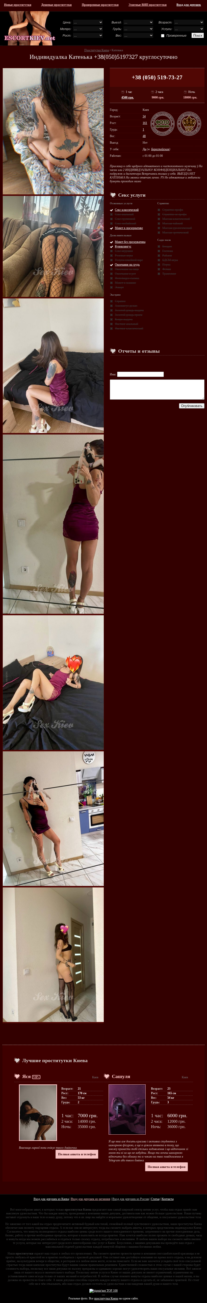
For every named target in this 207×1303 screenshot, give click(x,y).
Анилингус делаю (126, 306)
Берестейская (160, 149)
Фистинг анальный (126, 324)
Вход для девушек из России (130, 1199)
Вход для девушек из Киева (51, 1199)
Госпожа (167, 251)
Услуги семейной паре (129, 260)
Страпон (120, 301)
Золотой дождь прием (128, 315)
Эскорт (119, 287)
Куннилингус (123, 246)
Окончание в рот (125, 273)
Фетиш (166, 269)
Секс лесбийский (125, 223)
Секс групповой (125, 219)
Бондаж (167, 246)
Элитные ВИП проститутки (147, 5)
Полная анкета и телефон (77, 1154)
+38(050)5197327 (116, 57)
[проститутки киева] (30, 28)
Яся (26, 1076)
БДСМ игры (170, 260)
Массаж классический (176, 219)
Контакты (168, 1199)
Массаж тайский (172, 223)
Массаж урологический (177, 228)
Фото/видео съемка (127, 278)
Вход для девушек (188, 5)
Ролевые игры (124, 255)
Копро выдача (124, 319)
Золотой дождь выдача (129, 310)
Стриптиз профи (172, 210)
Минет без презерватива (130, 242)
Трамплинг (169, 273)
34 (144, 116)
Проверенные (176, 35)
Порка (166, 264)
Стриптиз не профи (174, 214)
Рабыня (167, 255)
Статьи (155, 1199)
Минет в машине (125, 283)
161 (145, 123)
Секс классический (127, 210)
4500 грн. (127, 97)
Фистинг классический (129, 328)
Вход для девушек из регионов (90, 1199)
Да (144, 149)
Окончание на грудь (127, 264)
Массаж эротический (175, 232)
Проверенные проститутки (100, 5)
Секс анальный (124, 214)
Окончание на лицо (127, 269)
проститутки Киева (106, 1298)
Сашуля (121, 1076)
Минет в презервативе (129, 228)
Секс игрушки (124, 251)
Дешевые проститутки (56, 5)
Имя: (113, 374)
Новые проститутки (17, 5)
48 (144, 136)
